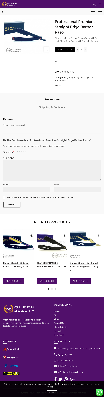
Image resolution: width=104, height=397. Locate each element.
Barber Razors (61, 80)
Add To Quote (65, 49)
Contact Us (59, 323)
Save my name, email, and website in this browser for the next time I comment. (40, 197)
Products (58, 331)
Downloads (59, 335)
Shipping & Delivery (52, 107)
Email (57, 184)
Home (56, 311)
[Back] (4, 11)
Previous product (93, 11)
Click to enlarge (46, 49)
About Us (58, 319)
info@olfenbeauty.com (68, 366)
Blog (56, 315)
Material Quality (60, 327)
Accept (52, 393)
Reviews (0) (52, 99)
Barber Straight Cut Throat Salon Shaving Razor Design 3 (84, 266)
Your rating (8, 152)
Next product (100, 11)
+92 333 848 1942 (65, 360)
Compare (62, 62)
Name (6, 184)
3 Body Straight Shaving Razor (80, 77)
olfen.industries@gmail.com (70, 372)
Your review (9, 158)
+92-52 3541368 (65, 355)
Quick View (31, 235)
